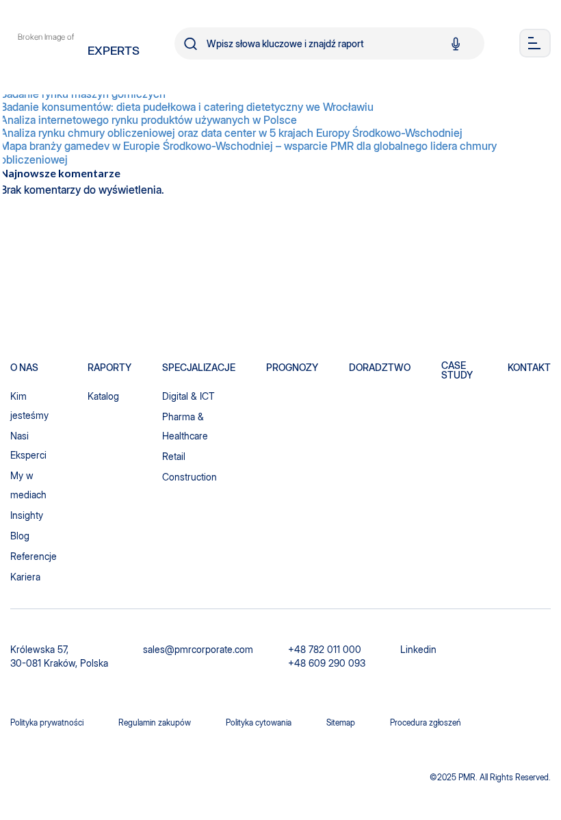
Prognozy (292, 367)
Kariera (25, 576)
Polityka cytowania (258, 722)
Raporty (109, 367)
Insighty (26, 515)
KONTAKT (529, 367)
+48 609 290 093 (326, 663)
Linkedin (418, 649)
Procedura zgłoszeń (425, 722)
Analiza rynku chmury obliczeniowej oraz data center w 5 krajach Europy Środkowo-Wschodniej (231, 133)
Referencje (33, 556)
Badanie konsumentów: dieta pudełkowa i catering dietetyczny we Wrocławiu (187, 107)
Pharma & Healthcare (185, 426)
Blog (19, 535)
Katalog (103, 396)
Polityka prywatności (46, 722)
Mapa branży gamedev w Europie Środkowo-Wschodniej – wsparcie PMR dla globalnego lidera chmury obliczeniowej (248, 153)
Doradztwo (379, 367)
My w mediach (28, 485)
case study (457, 370)
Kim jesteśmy (29, 405)
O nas (24, 367)
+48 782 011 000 (324, 649)
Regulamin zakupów (154, 722)
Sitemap (340, 722)
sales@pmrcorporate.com (198, 649)
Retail (173, 456)
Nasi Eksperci (28, 445)
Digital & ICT (188, 396)
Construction (189, 477)
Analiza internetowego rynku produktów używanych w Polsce (148, 120)
